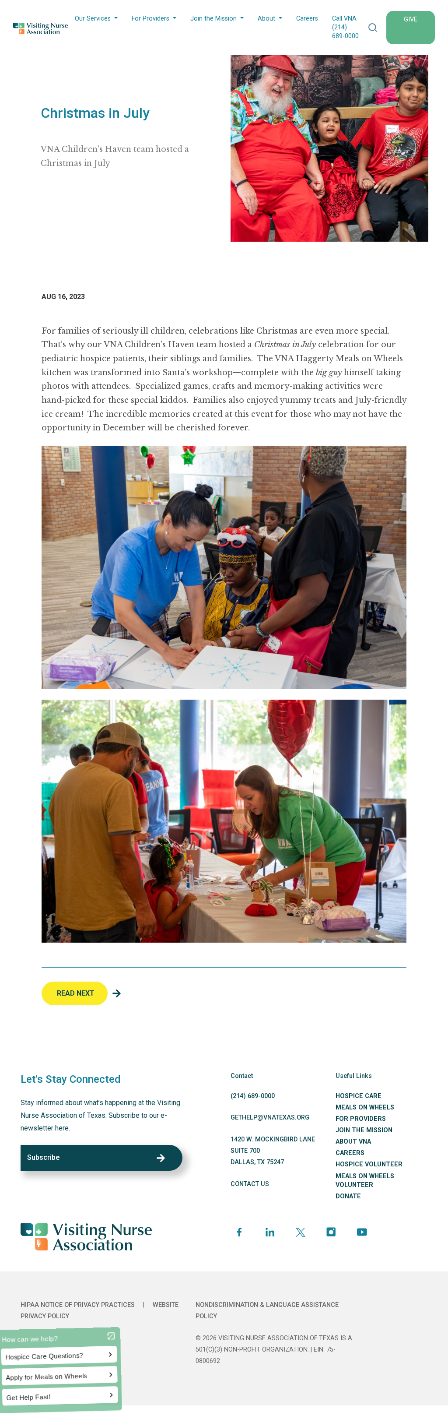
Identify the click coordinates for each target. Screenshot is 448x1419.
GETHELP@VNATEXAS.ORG (270, 1117)
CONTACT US (250, 1184)
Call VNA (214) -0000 (345, 27)
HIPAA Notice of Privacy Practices (78, 1305)
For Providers (150, 18)
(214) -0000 (253, 1096)
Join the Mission (213, 18)
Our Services (93, 18)
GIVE (410, 19)
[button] (373, 27)
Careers (307, 18)
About (266, 18)
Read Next (75, 993)
